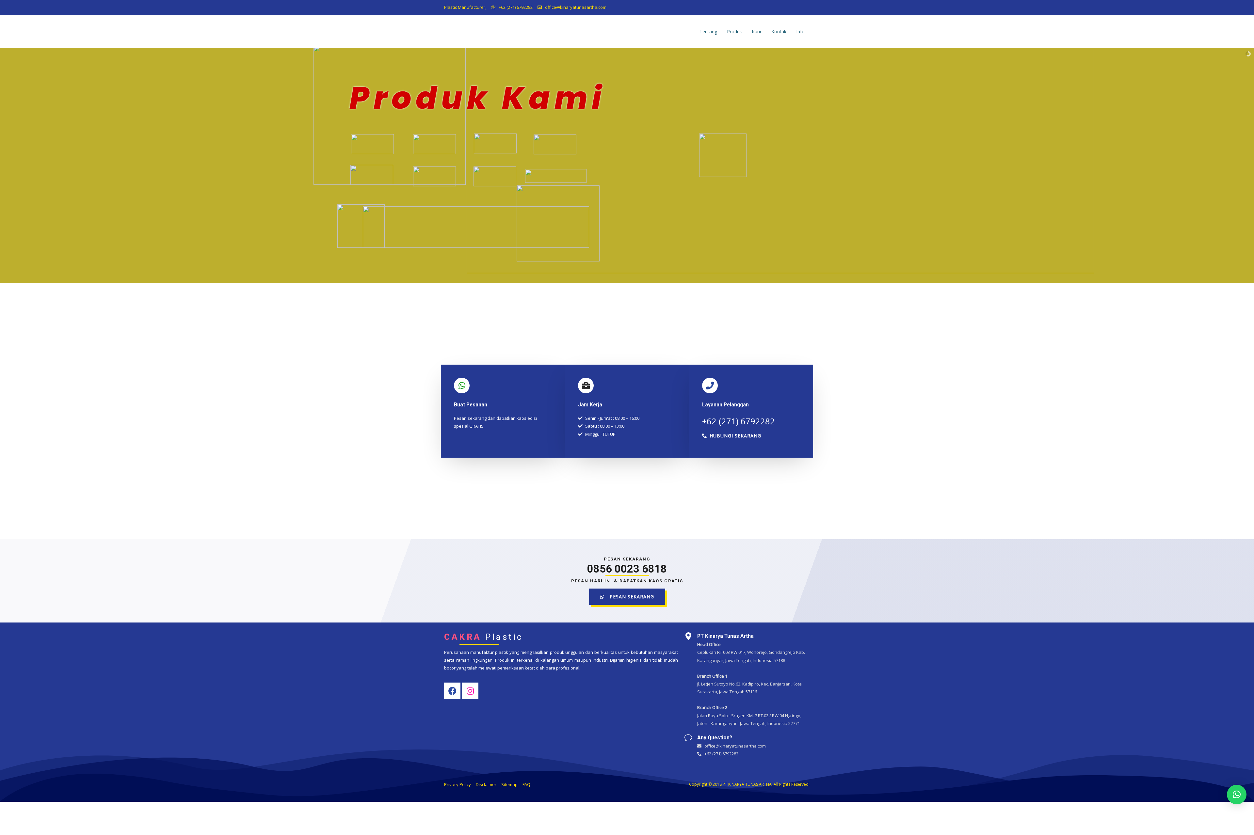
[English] (797, 6)
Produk (734, 31)
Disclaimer (486, 784)
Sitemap (509, 784)
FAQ (526, 784)
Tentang (708, 31)
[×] (1236, 794)
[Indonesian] (806, 6)
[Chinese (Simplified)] (789, 6)
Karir (757, 31)
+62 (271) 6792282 (516, 7)
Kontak (778, 31)
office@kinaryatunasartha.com (575, 7)
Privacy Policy (457, 784)
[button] (731, 435)
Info (800, 31)
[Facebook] (452, 691)
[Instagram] (470, 691)
